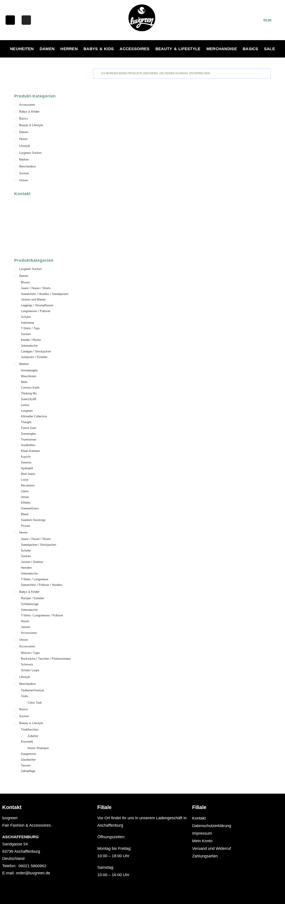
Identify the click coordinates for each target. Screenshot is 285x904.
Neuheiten (22, 49)
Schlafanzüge (30, 604)
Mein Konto (202, 841)
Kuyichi (26, 456)
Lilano (24, 491)
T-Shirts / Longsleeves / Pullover (42, 615)
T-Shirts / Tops (30, 328)
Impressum (202, 833)
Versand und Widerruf (211, 848)
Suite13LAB (28, 399)
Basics (250, 49)
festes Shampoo (38, 748)
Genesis (26, 462)
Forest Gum (28, 428)
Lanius (25, 405)
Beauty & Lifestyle (178, 49)
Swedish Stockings (33, 520)
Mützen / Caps (30, 653)
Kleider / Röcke (31, 340)
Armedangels (29, 370)
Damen (47, 49)
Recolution (28, 485)
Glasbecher (28, 759)
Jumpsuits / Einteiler (34, 357)
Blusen (25, 282)
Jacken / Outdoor (32, 562)
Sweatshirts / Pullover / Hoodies (41, 585)
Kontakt (199, 818)
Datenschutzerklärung (211, 826)
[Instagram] (26, 20)
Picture (25, 525)
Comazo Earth (30, 387)
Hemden (26, 567)
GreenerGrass (30, 508)
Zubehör (33, 736)
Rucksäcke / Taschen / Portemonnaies (46, 658)
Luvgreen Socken (30, 152)
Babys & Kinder (29, 111)
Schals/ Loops (30, 670)
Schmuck (27, 664)
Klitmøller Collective (34, 416)
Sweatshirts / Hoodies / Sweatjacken (44, 294)
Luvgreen (27, 410)
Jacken (25, 627)
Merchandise (221, 49)
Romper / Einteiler (32, 598)
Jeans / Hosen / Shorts (36, 288)
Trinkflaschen (29, 729)
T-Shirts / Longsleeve (34, 579)
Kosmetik (27, 741)
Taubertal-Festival (32, 690)
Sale (269, 49)
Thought (26, 422)
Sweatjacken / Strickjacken (38, 544)
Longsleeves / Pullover (35, 311)
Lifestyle (24, 146)
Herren (69, 49)
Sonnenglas (28, 433)
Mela (24, 382)
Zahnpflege (28, 771)
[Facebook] (10, 20)
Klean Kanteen (30, 451)
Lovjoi (24, 479)
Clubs (24, 696)
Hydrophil (27, 468)
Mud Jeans (28, 474)
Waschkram (28, 376)
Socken (24, 173)
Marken (24, 159)
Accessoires (134, 49)
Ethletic (26, 502)
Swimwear (27, 322)
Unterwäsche (29, 345)
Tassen (25, 765)
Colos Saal (35, 702)
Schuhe (26, 317)
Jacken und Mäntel (33, 299)
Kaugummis (28, 754)
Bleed (24, 514)
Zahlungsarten (205, 856)
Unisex (23, 180)
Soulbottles (28, 445)
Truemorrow (28, 439)
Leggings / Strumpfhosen (37, 305)
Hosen (25, 621)
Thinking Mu (29, 393)
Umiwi (25, 497)
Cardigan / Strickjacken (36, 351)
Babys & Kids (98, 49)
